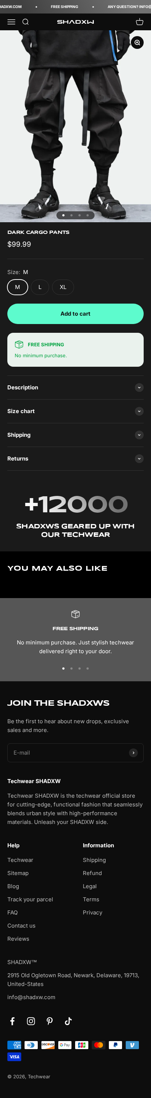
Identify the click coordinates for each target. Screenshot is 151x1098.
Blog (13, 886)
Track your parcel (30, 899)
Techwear (20, 859)
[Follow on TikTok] (68, 1021)
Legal (90, 886)
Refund (92, 873)
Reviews (18, 938)
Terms (91, 899)
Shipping (94, 859)
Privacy (92, 912)
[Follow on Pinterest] (50, 1021)
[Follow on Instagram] (31, 1021)
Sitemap (18, 873)
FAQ (12, 912)
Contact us (21, 925)
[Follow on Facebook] (12, 1021)
